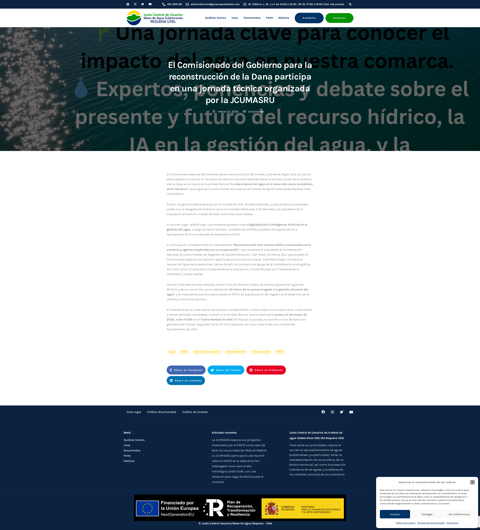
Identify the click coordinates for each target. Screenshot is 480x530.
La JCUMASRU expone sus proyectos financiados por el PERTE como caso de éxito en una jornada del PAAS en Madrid (239, 445)
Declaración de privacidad (431, 523)
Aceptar (395, 514)
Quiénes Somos (215, 18)
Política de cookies (406, 523)
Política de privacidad (161, 412)
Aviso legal (134, 412)
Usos (235, 18)
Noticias (283, 18)
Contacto (309, 18)
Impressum (452, 523)
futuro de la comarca (207, 351)
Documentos (252, 18)
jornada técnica (236, 351)
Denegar (427, 514)
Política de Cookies (195, 412)
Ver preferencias (459, 514)
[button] (472, 482)
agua (172, 351)
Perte (269, 18)
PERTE (280, 351)
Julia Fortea (256, 111)
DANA (184, 351)
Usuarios (339, 18)
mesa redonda (261, 351)
